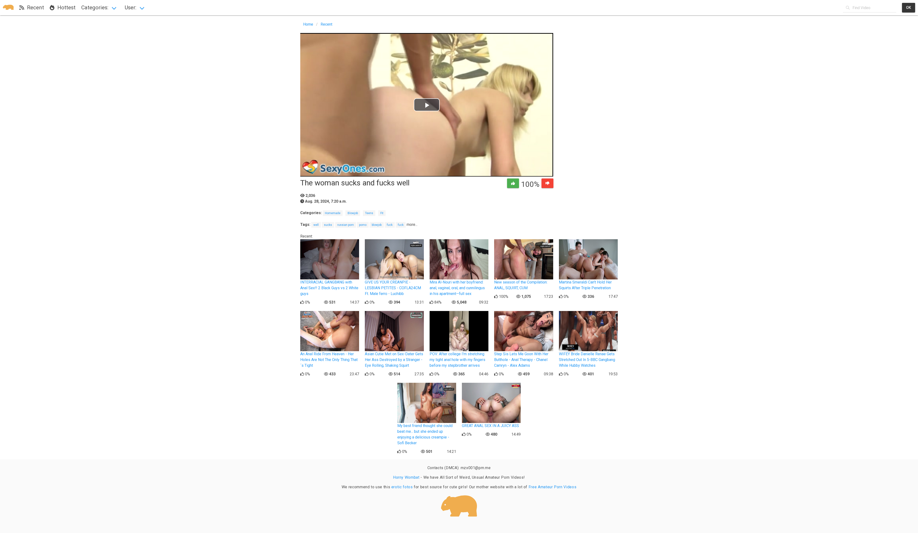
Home (308, 24)
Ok (908, 7)
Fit (381, 213)
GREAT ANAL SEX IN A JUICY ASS (490, 425)
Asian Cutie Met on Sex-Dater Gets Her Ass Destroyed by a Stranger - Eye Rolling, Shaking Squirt (394, 360)
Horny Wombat (406, 477)
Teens (369, 213)
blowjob (377, 225)
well (316, 225)
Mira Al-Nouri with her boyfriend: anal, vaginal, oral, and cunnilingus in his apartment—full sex (457, 288)
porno (362, 225)
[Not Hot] (547, 183)
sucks (328, 225)
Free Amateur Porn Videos (552, 487)
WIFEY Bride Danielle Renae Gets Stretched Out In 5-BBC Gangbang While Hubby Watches (587, 360)
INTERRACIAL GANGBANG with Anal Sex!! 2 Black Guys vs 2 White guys (329, 288)
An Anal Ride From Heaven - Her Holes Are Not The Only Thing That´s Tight (329, 360)
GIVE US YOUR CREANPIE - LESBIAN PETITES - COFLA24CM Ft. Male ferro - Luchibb (393, 288)
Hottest (65, 7)
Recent (34, 7)
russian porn (345, 225)
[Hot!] (513, 183)
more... (412, 224)
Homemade (332, 213)
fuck (390, 225)
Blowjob (353, 213)
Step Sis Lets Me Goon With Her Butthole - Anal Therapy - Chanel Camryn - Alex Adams (521, 360)
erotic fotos (402, 487)
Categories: (94, 7)
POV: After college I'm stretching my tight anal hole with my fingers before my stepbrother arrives (457, 360)
